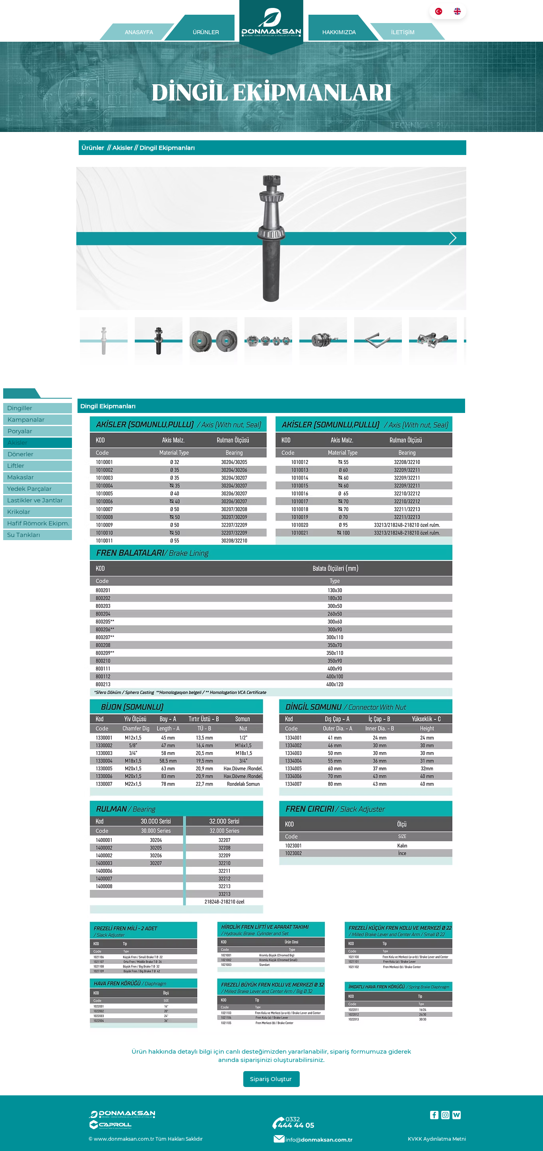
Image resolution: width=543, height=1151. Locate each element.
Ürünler (92, 147)
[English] (457, 11)
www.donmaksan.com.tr (124, 1139)
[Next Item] (452, 238)
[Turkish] (438, 11)
